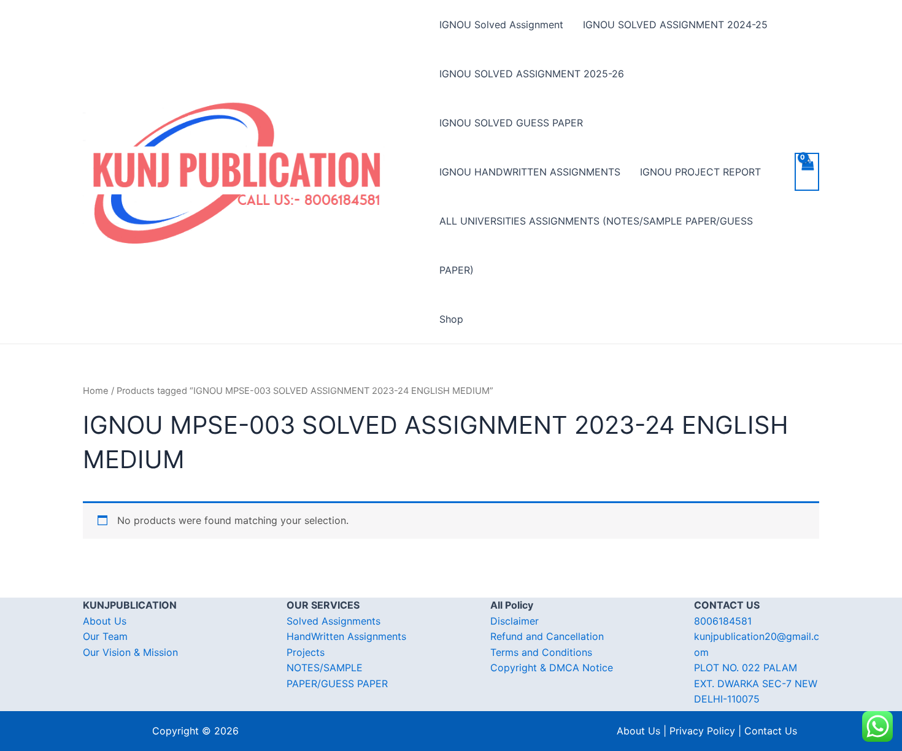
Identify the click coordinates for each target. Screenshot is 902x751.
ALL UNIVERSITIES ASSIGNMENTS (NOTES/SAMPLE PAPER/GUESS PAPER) (596, 245)
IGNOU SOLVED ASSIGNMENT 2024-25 (675, 24)
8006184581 (723, 621)
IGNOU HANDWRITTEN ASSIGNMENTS (529, 172)
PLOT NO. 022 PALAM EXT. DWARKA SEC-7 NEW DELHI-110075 (755, 683)
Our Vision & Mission (130, 652)
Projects (306, 652)
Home (96, 390)
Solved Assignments (333, 621)
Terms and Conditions (541, 652)
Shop (451, 319)
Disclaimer (514, 621)
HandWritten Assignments (346, 636)
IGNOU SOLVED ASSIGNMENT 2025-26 (531, 73)
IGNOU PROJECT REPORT (700, 172)
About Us (104, 621)
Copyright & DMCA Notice (551, 667)
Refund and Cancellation (547, 636)
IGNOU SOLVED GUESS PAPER (511, 123)
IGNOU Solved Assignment (501, 24)
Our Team (105, 636)
